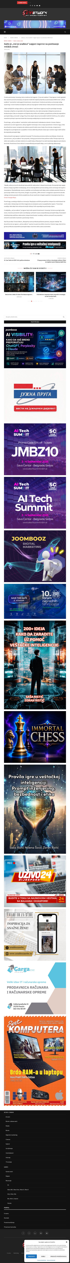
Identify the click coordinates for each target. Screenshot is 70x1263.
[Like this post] (31, 254)
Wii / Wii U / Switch (12, 1199)
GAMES (6, 1167)
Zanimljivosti (9, 1153)
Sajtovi (8, 1144)
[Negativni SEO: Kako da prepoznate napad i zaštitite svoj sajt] (19, 282)
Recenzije (8, 1180)
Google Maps (12, 197)
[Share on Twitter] (35, 254)
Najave (8, 1176)
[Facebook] (30, 5)
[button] (66, 1242)
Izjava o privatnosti (51, 1260)
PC (8, 1185)
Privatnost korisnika (10, 1227)
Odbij (43, 1256)
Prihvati (31, 1256)
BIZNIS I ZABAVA (14, 37)
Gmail (6, 197)
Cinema (8, 1139)
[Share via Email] (38, 254)
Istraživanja (9, 1148)
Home (5, 37)
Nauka (7, 1126)
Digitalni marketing (11, 1135)
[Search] (65, 31)
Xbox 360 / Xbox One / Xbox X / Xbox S (18, 1189)
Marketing (16, 1253)
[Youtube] (37, 5)
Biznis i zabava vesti (11, 1121)
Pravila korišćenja (9, 1222)
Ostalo (9, 1203)
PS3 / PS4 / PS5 (11, 1194)
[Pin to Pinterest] (36, 254)
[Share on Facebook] (33, 254)
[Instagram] (32, 5)
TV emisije (9, 1162)
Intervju (8, 1157)
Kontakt (6, 1218)
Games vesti (9, 1171)
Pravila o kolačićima (41, 1260)
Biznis (7, 1130)
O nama (6, 1213)
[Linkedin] (34, 5)
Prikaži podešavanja (58, 1256)
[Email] (39, 5)
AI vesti (8, 1117)
